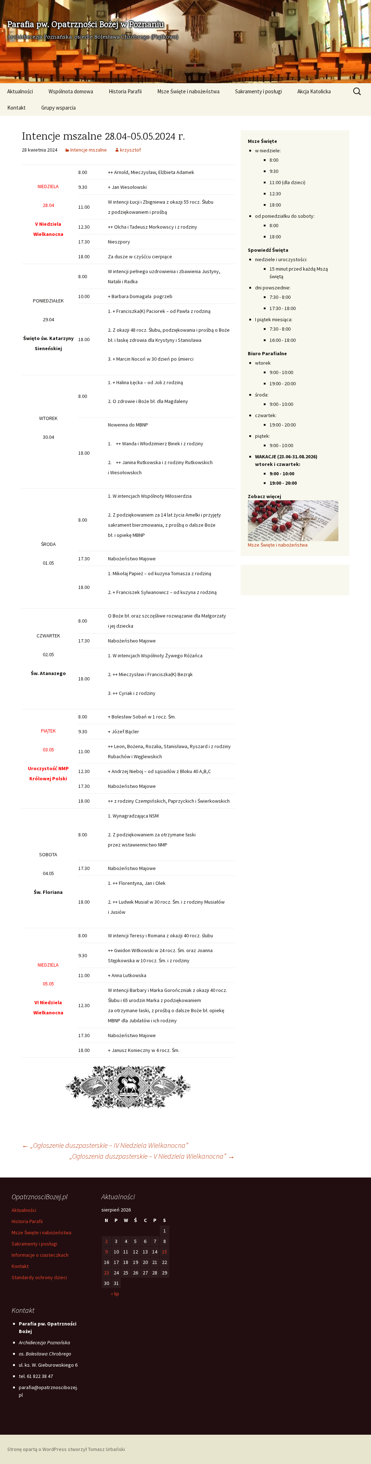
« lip (115, 1293)
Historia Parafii (125, 91)
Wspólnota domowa (71, 91)
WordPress (54, 1449)
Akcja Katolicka (314, 91)
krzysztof (130, 150)
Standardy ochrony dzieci (39, 1277)
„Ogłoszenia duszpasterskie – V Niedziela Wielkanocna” (152, 1155)
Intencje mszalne (88, 150)
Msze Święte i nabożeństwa (188, 91)
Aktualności (20, 91)
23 (106, 1272)
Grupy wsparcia (58, 107)
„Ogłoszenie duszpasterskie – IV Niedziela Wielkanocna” (105, 1145)
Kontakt (16, 107)
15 (164, 1251)
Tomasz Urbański (106, 1449)
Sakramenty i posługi (258, 91)
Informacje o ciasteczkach (40, 1255)
